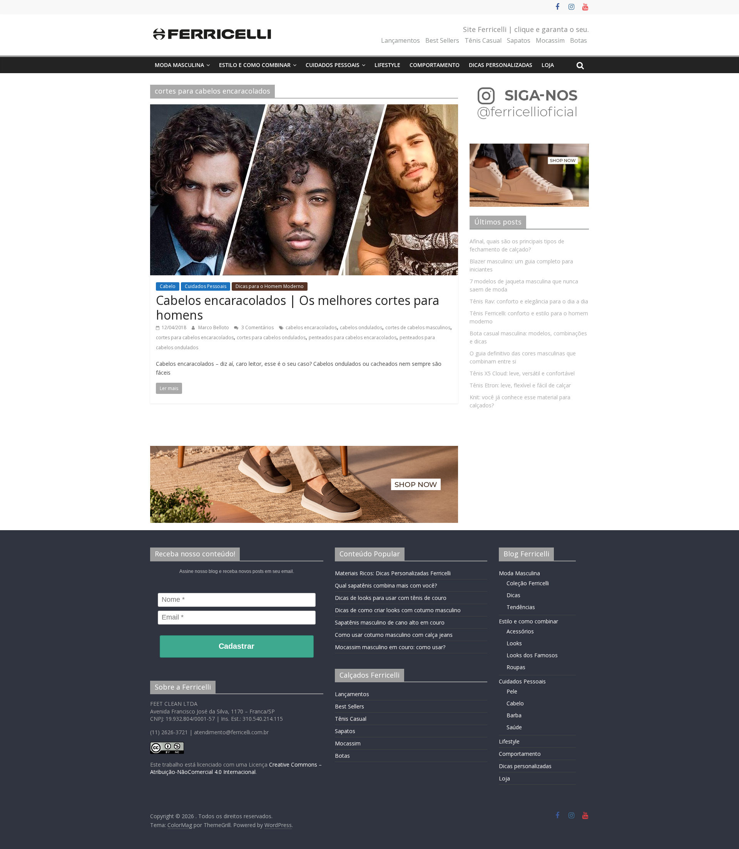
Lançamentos (400, 40)
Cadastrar (236, 646)
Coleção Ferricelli (528, 583)
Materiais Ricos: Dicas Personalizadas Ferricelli (393, 573)
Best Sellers (442, 40)
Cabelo (168, 286)
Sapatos (518, 40)
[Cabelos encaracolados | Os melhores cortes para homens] (304, 109)
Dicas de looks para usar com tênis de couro (390, 597)
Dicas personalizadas (500, 65)
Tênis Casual (483, 40)
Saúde (514, 727)
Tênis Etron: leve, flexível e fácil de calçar (520, 385)
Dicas (513, 595)
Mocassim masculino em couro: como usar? (390, 647)
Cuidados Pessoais (332, 65)
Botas (578, 40)
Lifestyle (387, 65)
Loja (548, 65)
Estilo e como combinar (255, 65)
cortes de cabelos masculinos (417, 327)
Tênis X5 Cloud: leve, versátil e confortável (522, 373)
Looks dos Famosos (532, 655)
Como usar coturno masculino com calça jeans (394, 634)
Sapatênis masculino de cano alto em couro (390, 622)
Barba (514, 715)
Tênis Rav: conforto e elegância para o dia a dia (529, 301)
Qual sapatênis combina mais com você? (386, 585)
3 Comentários (257, 327)
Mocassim (550, 40)
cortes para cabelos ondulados (271, 337)
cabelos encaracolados (311, 327)
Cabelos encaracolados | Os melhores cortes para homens (297, 307)
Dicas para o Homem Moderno (270, 286)
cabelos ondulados (361, 327)
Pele (512, 691)
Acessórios (520, 631)
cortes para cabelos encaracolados (195, 337)
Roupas (516, 667)
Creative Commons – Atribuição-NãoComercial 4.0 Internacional (236, 768)
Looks (514, 643)
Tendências (521, 607)
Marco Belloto (214, 327)
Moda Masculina (179, 65)
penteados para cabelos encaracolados (352, 337)
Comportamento (435, 65)
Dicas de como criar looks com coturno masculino (398, 610)
